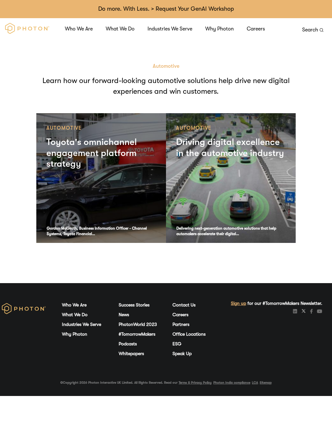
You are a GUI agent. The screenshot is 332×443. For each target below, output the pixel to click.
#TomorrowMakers (137, 334)
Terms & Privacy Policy (195, 382)
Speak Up (182, 353)
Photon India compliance (231, 382)
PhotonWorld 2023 (138, 324)
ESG (177, 343)
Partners (180, 324)
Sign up (238, 303)
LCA (255, 382)
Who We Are (79, 29)
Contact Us (184, 304)
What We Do (120, 29)
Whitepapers (131, 353)
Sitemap (266, 382)
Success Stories (134, 304)
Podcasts (128, 343)
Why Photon (219, 29)
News (124, 314)
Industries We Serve (170, 29)
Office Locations (189, 334)
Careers (256, 29)
